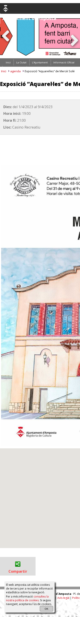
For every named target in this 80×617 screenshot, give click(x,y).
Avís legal (63, 598)
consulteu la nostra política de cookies (27, 598)
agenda (15, 71)
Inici (3, 71)
